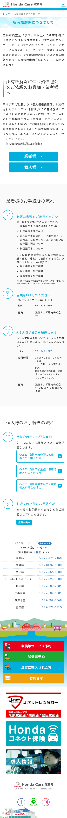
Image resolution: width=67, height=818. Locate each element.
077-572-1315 (52, 607)
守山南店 (19, 593)
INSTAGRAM (46, 802)
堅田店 (20, 607)
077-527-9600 (52, 579)
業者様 (32, 156)
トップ (6, 14)
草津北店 (19, 600)
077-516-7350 (43, 350)
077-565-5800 (52, 572)
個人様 (32, 167)
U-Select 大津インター (19, 579)
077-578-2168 (52, 558)
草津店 (20, 572)
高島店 (20, 565)
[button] (39, 456)
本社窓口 (38, 552)
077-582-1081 (52, 593)
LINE (33, 802)
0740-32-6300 (52, 565)
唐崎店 (20, 558)
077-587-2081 (52, 586)
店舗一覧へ (24, 522)
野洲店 (20, 586)
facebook (21, 802)
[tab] (40, 456)
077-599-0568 (52, 600)
